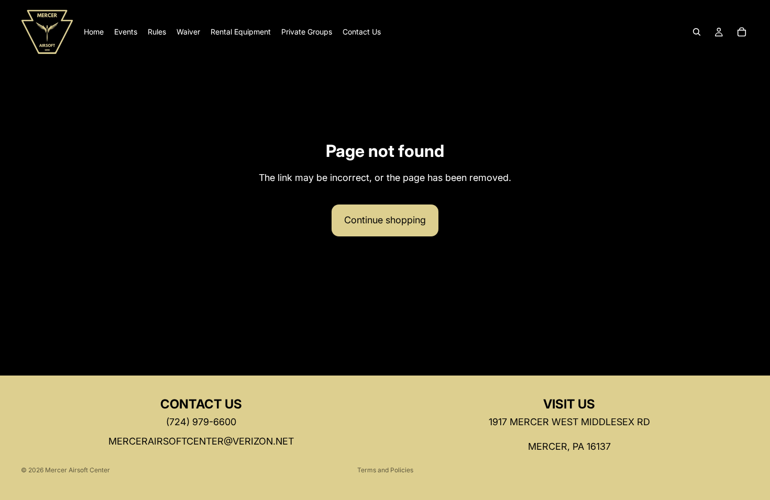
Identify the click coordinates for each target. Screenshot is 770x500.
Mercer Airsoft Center (77, 470)
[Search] (696, 31)
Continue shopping (385, 219)
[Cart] (741, 31)
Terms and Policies (385, 470)
